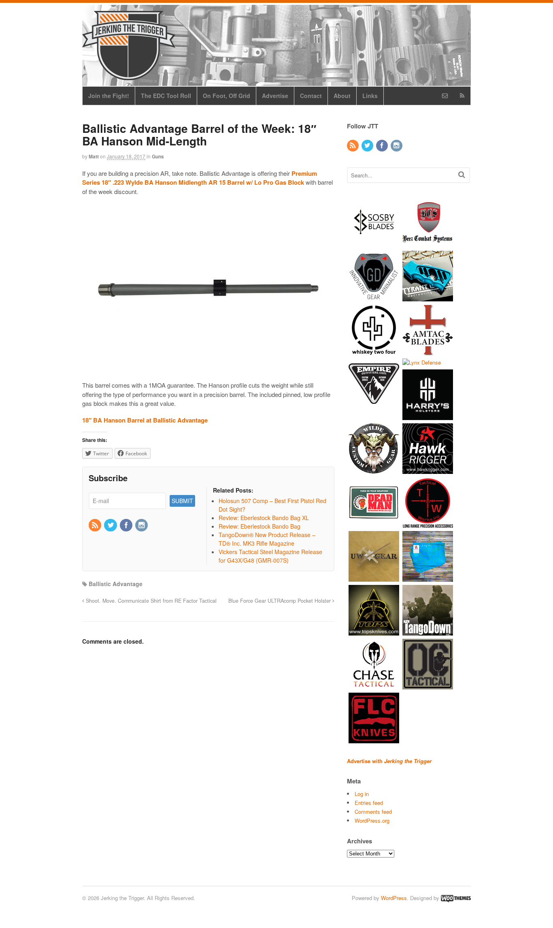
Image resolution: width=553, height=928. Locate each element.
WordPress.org (372, 820)
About (342, 96)
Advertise (275, 96)
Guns (158, 156)
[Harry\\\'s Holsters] (427, 416)
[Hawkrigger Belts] (427, 470)
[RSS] (95, 525)
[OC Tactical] (427, 685)
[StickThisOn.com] (374, 524)
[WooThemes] (456, 898)
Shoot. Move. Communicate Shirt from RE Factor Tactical (150, 600)
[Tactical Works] (427, 524)
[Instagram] (142, 525)
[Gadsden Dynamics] (374, 297)
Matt (94, 156)
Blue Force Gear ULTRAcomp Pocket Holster (280, 600)
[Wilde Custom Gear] (374, 470)
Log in (362, 794)
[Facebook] (127, 525)
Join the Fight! (108, 96)
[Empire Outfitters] (374, 405)
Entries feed (369, 802)
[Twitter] (111, 525)
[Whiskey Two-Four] (374, 351)
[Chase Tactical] (374, 685)
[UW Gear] (374, 578)
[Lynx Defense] (421, 362)
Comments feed (373, 811)
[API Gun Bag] (427, 578)
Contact (311, 96)
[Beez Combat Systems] (427, 243)
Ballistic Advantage (116, 584)
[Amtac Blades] (427, 351)
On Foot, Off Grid (226, 96)
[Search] (461, 174)
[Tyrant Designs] (427, 297)
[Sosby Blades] (374, 243)
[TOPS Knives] (374, 632)
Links (370, 96)
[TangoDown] (427, 632)
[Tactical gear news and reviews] (128, 76)
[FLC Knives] (374, 739)
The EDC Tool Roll (166, 96)
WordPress (394, 898)
